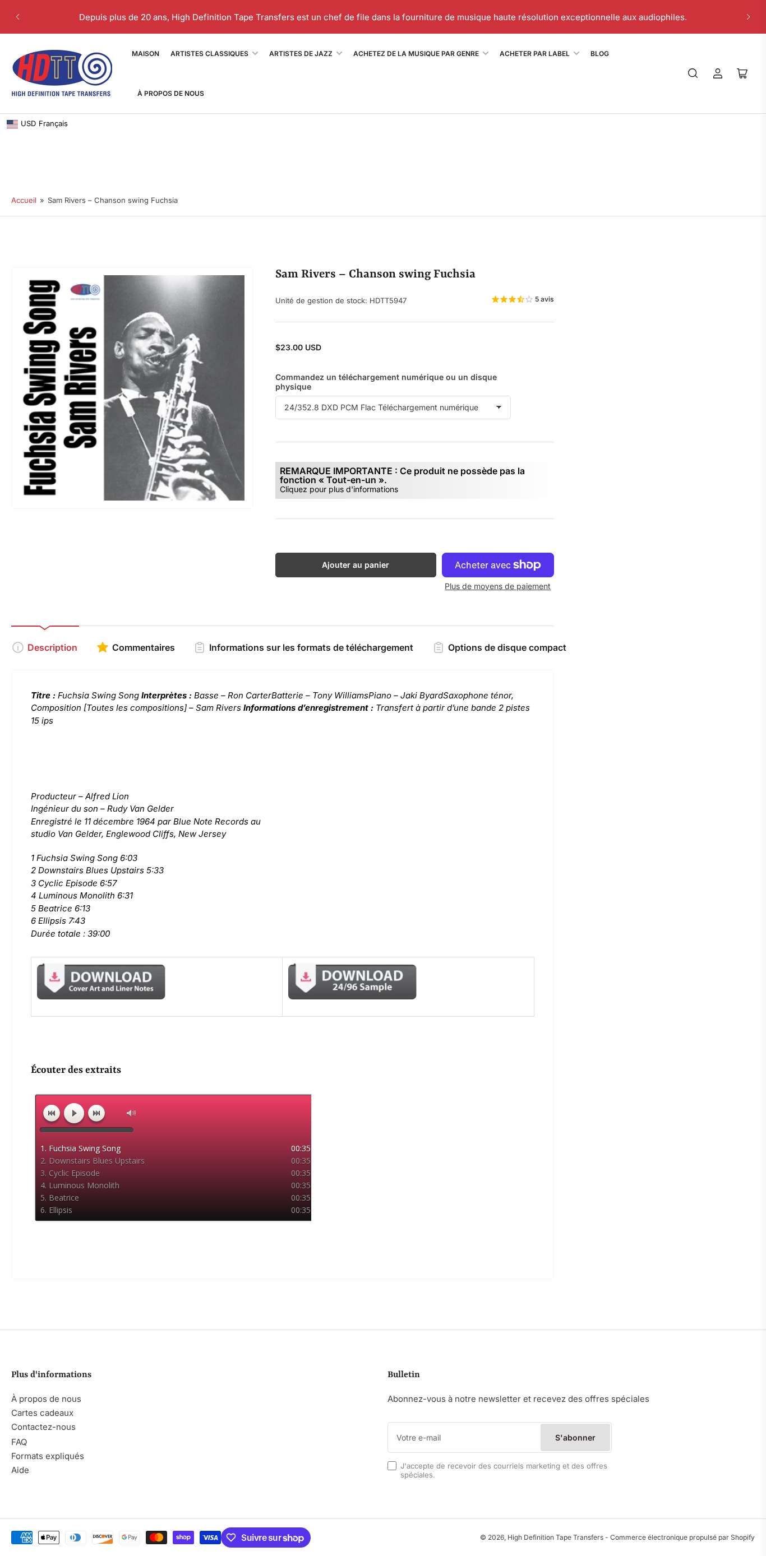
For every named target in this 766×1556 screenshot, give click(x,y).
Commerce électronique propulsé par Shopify (682, 1537)
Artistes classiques (209, 53)
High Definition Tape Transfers (555, 1537)
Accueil (23, 200)
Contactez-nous (43, 1426)
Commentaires (143, 647)
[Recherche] (693, 73)
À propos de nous (46, 1398)
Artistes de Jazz (301, 53)
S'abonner (575, 1437)
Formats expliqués (47, 1456)
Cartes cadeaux (42, 1412)
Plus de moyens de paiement (498, 586)
